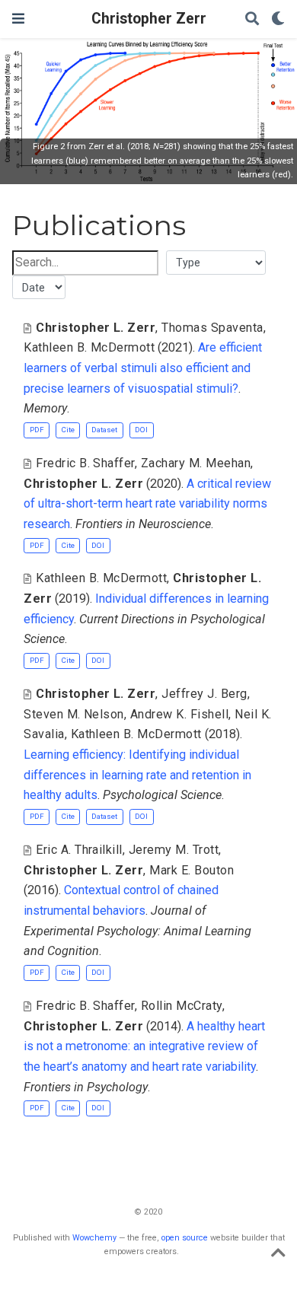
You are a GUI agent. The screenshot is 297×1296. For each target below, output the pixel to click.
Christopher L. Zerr (95, 327)
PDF (37, 429)
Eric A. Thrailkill (79, 849)
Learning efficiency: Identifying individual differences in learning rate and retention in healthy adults (137, 774)
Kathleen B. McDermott (89, 347)
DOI (141, 429)
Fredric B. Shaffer (85, 463)
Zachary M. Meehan (196, 463)
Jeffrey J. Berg (204, 693)
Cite (68, 429)
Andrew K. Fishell (179, 714)
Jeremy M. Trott (174, 849)
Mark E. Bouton (191, 870)
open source (184, 1238)
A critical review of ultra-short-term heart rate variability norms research (147, 503)
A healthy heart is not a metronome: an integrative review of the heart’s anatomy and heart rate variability (144, 1046)
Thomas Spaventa (212, 327)
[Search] (252, 19)
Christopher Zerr (148, 18)
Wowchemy (94, 1238)
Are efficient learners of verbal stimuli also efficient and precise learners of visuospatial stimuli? (143, 367)
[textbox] (85, 262)
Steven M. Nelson (74, 714)
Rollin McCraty (181, 1005)
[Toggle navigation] (18, 18)
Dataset (104, 429)
